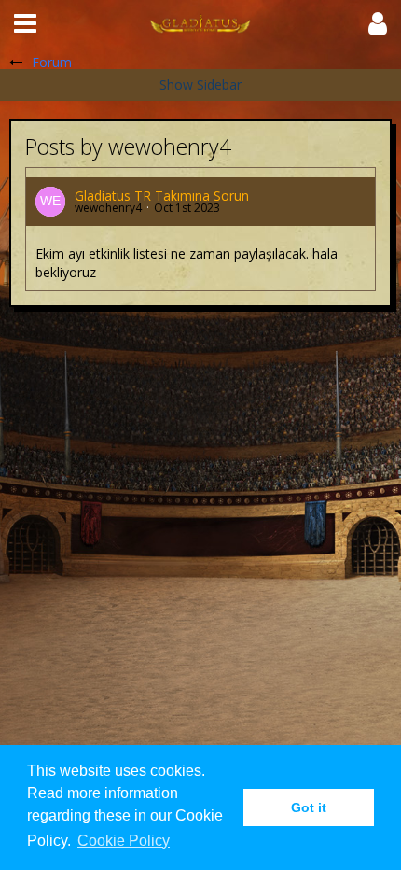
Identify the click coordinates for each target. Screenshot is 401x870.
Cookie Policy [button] (123, 841)
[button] (25, 23)
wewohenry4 (108, 208)
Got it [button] (308, 807)
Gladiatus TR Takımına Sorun (162, 195)
